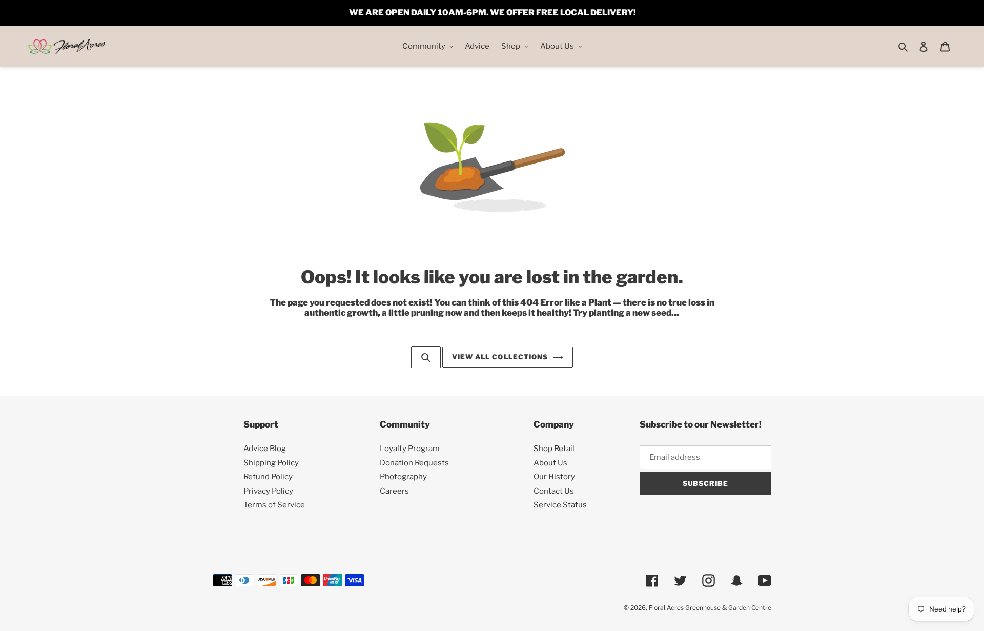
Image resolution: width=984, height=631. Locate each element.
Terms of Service (274, 505)
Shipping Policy (271, 462)
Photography (403, 476)
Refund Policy (268, 476)
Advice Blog (264, 448)
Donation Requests (414, 462)
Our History (554, 476)
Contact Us (554, 491)
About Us (550, 462)
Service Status (560, 505)
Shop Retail (554, 448)
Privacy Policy (268, 491)
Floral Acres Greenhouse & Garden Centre (710, 608)
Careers (394, 491)
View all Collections (500, 357)
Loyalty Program (410, 448)
